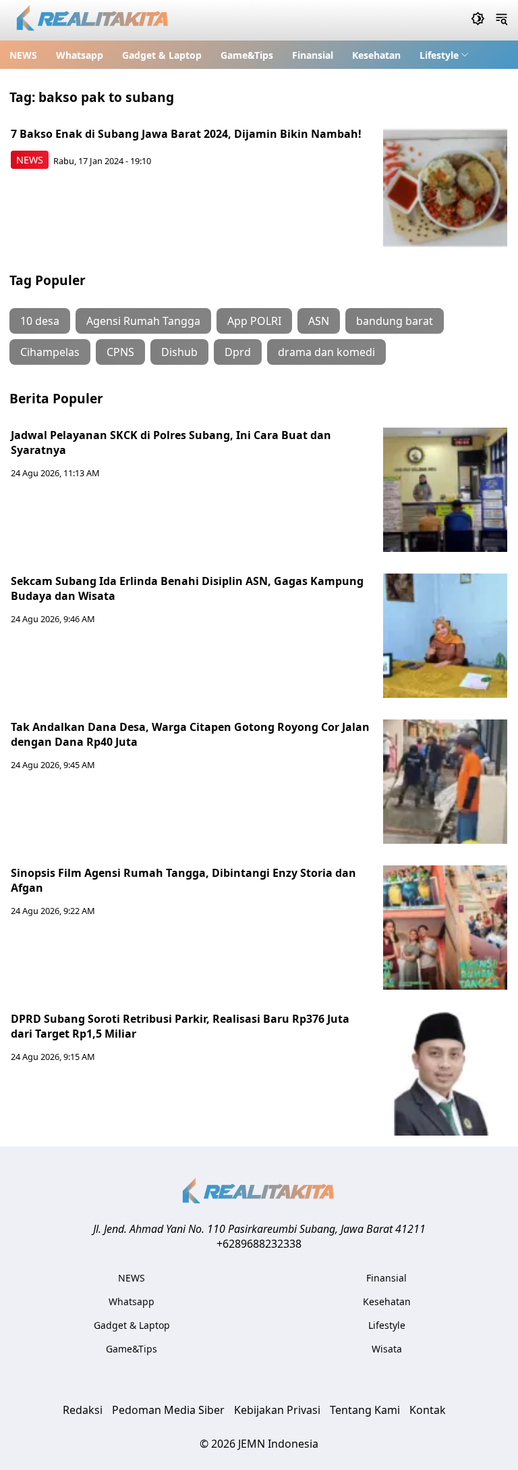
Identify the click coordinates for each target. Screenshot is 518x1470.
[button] (444, 55)
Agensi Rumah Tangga (143, 320)
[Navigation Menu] (501, 20)
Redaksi (83, 1409)
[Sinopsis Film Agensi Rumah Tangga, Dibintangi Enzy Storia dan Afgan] (445, 927)
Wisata (387, 1348)
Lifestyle (439, 55)
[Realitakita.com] (93, 20)
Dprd (238, 352)
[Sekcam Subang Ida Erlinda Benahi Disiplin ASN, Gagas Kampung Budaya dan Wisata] (445, 636)
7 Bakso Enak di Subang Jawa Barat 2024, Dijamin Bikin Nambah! (186, 133)
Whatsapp (79, 55)
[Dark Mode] (478, 20)
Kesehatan (376, 55)
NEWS (23, 55)
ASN (318, 320)
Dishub (179, 352)
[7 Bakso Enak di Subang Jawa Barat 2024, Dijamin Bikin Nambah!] (445, 188)
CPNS (120, 352)
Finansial (312, 55)
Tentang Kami (365, 1409)
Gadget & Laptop (162, 55)
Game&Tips (247, 55)
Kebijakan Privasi (277, 1409)
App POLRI (254, 320)
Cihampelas (50, 352)
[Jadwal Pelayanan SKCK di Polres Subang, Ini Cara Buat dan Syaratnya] (445, 490)
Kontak (427, 1409)
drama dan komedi (326, 352)
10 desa (39, 320)
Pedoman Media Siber (168, 1409)
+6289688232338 (259, 1243)
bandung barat (394, 320)
